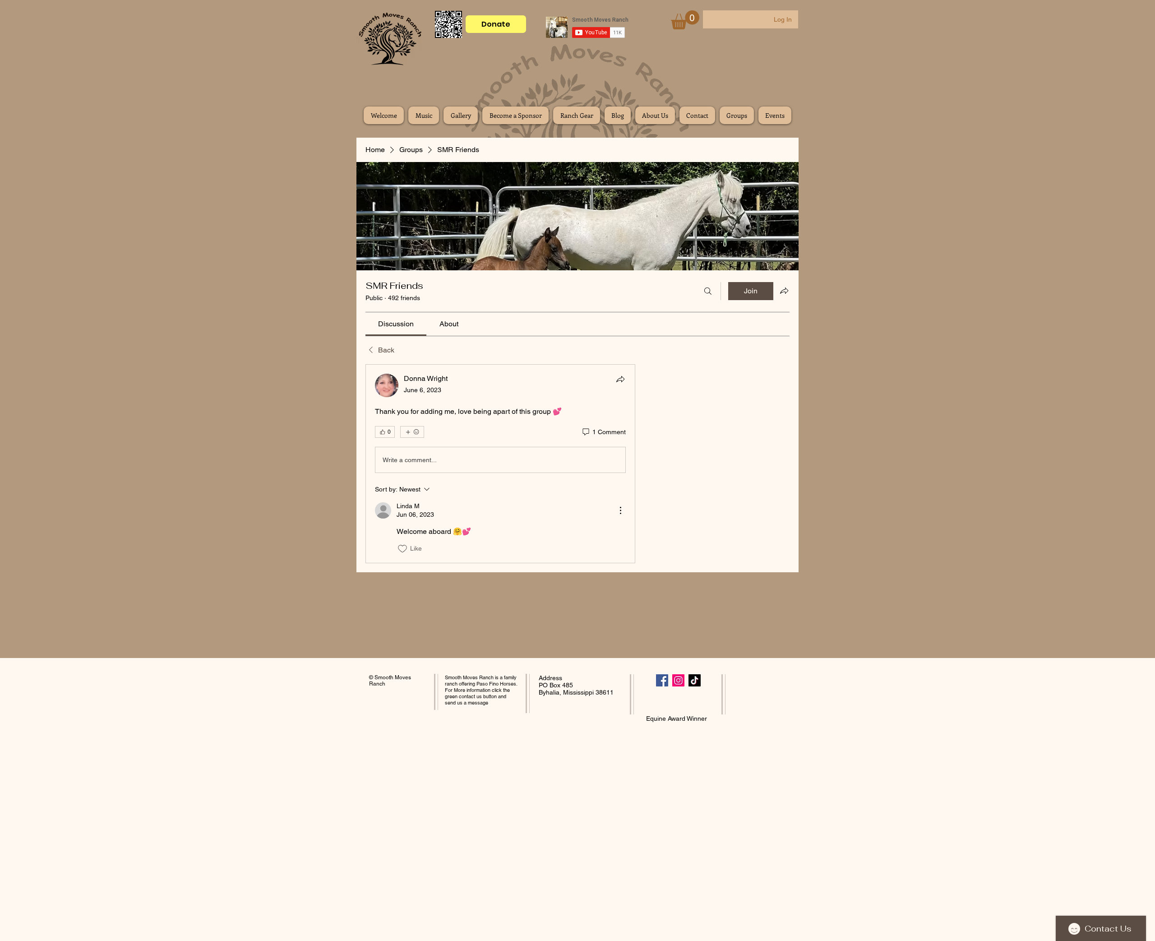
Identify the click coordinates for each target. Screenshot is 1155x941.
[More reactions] (412, 432)
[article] (500, 463)
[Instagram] (678, 680)
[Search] (707, 291)
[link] (396, 324)
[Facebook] (662, 680)
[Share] (620, 379)
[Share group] (784, 290)
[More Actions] (620, 510)
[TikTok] (694, 680)
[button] (685, 19)
